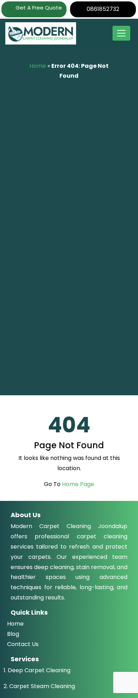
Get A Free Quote (38, 7)
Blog (13, 634)
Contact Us (23, 644)
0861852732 (103, 9)
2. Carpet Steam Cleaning (39, 686)
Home (37, 66)
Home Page (78, 484)
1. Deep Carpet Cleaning (37, 670)
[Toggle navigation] (121, 33)
